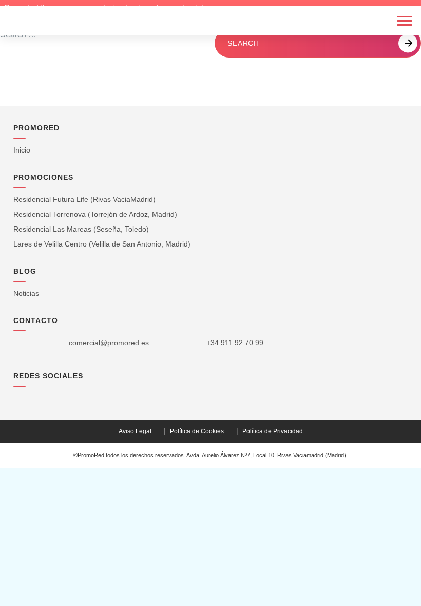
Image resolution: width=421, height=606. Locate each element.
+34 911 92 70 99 (234, 342)
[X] (36, 398)
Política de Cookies (197, 431)
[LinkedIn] (54, 398)
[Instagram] (18, 398)
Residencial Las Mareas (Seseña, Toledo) (81, 229)
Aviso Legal (135, 431)
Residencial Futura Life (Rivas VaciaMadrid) (84, 199)
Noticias (26, 293)
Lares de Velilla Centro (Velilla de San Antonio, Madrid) (101, 244)
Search (243, 43)
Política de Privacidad (272, 431)
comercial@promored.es (109, 342)
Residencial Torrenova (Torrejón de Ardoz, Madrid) (95, 214)
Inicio (21, 150)
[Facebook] (72, 398)
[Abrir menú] (404, 20)
